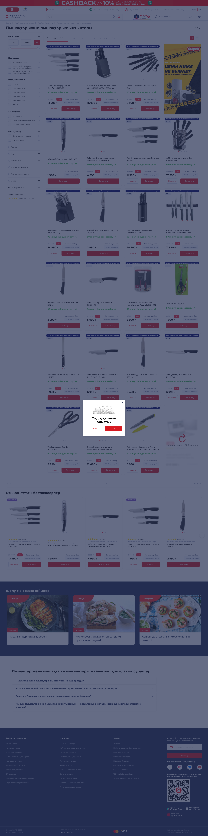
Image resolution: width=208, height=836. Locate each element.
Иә (113, 428)
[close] (122, 402)
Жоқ (95, 428)
